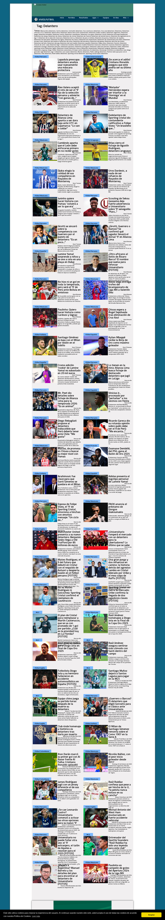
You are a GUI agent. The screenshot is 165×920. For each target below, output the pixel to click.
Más (125, 17)
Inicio (62, 17)
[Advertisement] (19, 40)
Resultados (83, 17)
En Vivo (116, 17)
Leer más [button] (36, 916)
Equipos (106, 17)
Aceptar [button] (151, 915)
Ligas (94, 17)
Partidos (71, 17)
